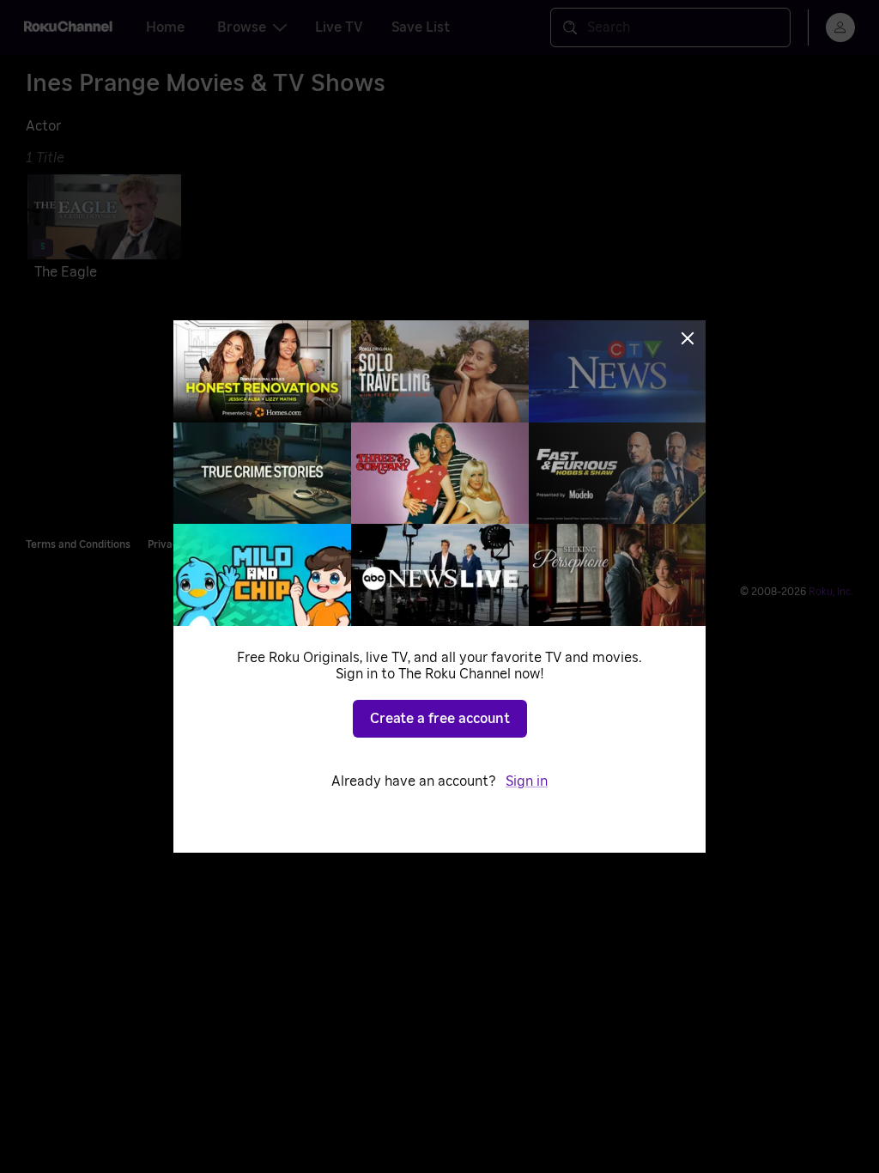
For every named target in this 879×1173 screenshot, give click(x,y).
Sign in (527, 781)
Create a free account (440, 719)
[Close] (687, 338)
